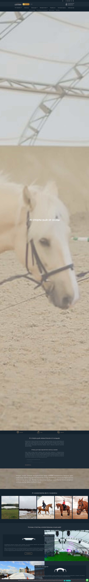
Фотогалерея (32, 10)
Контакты (58, 10)
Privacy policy (68, 580)
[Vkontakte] (71, 1)
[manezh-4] (63, 507)
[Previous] (2, 507)
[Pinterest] (73, 1)
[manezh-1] (10, 507)
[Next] (86, 507)
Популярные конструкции (42, 10)
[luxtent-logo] (18, 4)
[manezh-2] (27, 507)
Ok (64, 580)
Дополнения (51, 10)
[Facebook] (70, 1)
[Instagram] (66, 1)
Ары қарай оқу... (28, 464)
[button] (63, 1)
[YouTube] (68, 1)
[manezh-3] (45, 507)
